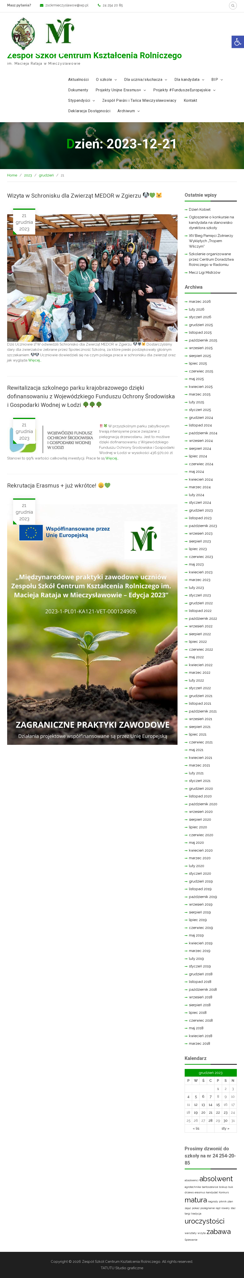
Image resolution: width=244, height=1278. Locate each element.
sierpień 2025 (200, 356)
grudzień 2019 (201, 881)
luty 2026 (196, 309)
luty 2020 (196, 866)
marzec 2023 (199, 580)
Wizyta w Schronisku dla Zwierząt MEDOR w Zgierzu (74, 195)
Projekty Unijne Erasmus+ (118, 90)
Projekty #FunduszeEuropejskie (182, 90)
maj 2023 (196, 564)
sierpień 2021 (199, 727)
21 (210, 1112)
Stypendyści (79, 100)
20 (203, 1112)
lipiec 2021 (197, 734)
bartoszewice (210, 1186)
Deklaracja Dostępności (89, 111)
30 (226, 1120)
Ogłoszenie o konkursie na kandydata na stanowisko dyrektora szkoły (211, 222)
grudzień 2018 (201, 974)
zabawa (219, 1231)
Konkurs (224, 1192)
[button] (238, 42)
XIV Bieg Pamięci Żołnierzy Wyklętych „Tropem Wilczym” (211, 241)
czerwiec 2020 (201, 835)
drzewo (189, 1192)
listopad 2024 (200, 425)
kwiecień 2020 (201, 850)
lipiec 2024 (198, 456)
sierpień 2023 (200, 541)
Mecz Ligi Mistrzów (204, 272)
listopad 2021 (200, 703)
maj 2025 (196, 379)
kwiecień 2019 (201, 943)
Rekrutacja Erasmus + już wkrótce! (52, 485)
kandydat (212, 1192)
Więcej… (34, 360)
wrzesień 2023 (201, 533)
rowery (225, 1208)
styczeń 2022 (200, 688)
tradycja (196, 1213)
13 (203, 1104)
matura (196, 1200)
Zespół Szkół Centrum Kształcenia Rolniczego (94, 55)
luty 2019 (196, 958)
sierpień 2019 (200, 912)
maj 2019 (196, 935)
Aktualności (78, 79)
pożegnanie (207, 1208)
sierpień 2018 (200, 1005)
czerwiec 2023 (201, 557)
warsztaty (191, 1233)
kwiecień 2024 (201, 479)
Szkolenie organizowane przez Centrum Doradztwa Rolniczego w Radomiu (211, 259)
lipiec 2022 (198, 641)
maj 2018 (196, 1028)
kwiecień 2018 (200, 1036)
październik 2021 (203, 711)
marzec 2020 (200, 858)
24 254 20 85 (113, 5)
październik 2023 (203, 526)
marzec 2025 (199, 394)
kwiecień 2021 (200, 758)
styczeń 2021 (199, 781)
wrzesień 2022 (201, 626)
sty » (225, 1128)
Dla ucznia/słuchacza (143, 79)
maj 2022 (196, 657)
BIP (214, 79)
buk (230, 1186)
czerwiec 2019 (201, 928)
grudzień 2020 (201, 788)
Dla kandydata (187, 79)
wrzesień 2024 (201, 441)
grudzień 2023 (201, 510)
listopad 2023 (200, 518)
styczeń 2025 (200, 410)
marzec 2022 (199, 672)
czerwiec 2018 (201, 1020)
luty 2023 (196, 587)
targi (187, 1213)
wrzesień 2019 (201, 904)
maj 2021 (196, 750)
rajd (218, 1208)
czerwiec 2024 (201, 464)
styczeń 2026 (200, 317)
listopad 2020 (200, 796)
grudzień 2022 (201, 603)
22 (218, 1112)
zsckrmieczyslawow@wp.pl (66, 5)
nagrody (213, 1201)
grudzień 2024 (201, 417)
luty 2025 (196, 402)
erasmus (200, 1192)
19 (196, 1112)
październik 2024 (203, 433)
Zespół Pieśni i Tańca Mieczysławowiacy (139, 100)
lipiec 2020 (198, 827)
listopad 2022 (200, 611)
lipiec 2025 (198, 363)
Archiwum (126, 111)
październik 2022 (203, 618)
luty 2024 (196, 495)
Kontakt (190, 100)
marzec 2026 (200, 301)
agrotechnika (193, 1186)
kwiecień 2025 (201, 387)
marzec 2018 (199, 1043)
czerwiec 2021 (201, 742)
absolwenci (191, 1180)
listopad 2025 (200, 332)
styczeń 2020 (200, 873)
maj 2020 (196, 842)
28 (210, 1120)
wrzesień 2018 (200, 997)
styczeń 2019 (200, 966)
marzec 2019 (199, 951)
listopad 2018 (200, 982)
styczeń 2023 (200, 595)
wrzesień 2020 (201, 812)
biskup (223, 1186)
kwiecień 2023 (201, 572)
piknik (223, 1201)
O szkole (104, 79)
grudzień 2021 (200, 696)
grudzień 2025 (201, 325)
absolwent (216, 1179)
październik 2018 (203, 989)
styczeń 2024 (200, 502)
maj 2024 (196, 471)
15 (218, 1104)
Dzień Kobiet (199, 209)
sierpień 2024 (200, 448)
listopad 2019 (200, 889)
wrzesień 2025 (201, 348)
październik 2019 (203, 897)
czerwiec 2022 (201, 649)
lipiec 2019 (198, 920)
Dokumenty (78, 90)
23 (226, 1112)
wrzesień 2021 (200, 719)
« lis (196, 1128)
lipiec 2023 (198, 549)
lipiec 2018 (198, 1012)
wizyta (202, 1233)
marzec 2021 (199, 765)
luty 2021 (196, 773)
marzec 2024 (200, 487)
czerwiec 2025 (201, 371)
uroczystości (204, 1221)
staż (233, 1208)
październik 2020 (203, 804)
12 (196, 1104)
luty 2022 (196, 680)
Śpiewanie (191, 1239)
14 (210, 1104)
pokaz (195, 1208)
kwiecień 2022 (201, 665)
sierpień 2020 (200, 819)
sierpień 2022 (200, 634)
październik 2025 (203, 340)
